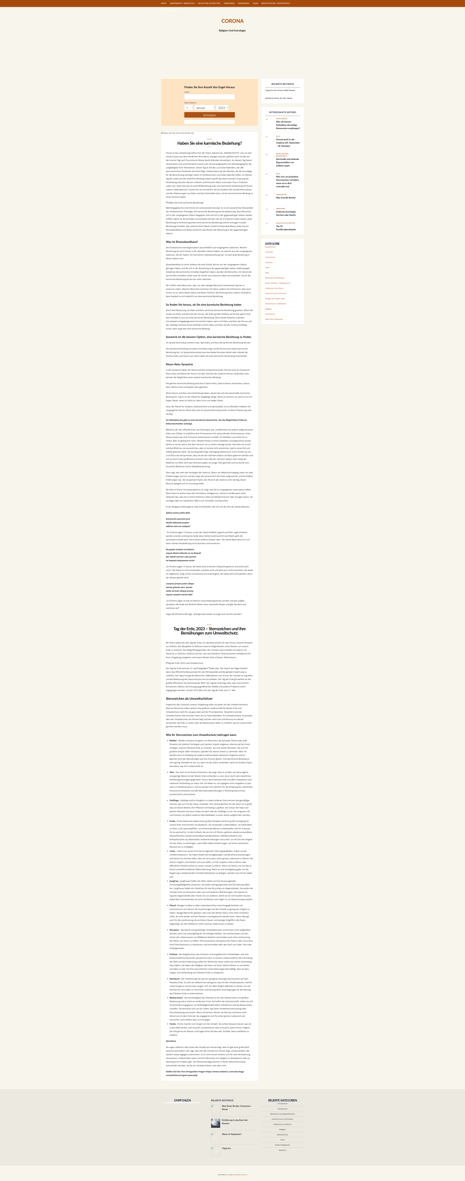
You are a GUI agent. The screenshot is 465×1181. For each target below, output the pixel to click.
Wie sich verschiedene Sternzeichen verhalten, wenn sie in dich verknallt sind (287, 182)
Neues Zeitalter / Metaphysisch (276, 3)
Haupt (164, 3)
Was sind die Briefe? (286, 198)
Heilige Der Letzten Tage (209, 3)
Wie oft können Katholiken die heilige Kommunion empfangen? (288, 125)
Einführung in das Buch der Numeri (235, 1122)
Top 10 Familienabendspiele (286, 228)
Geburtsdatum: (190, 103)
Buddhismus (243, 3)
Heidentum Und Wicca (274, 288)
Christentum (281, 194)
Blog (209, 139)
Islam (255, 3)
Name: (187, 92)
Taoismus (269, 262)
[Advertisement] (232, 61)
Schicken (209, 115)
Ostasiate (269, 252)
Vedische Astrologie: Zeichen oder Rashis (286, 213)
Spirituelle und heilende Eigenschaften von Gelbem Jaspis (287, 162)
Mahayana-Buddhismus (275, 278)
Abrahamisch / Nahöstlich (182, 3)
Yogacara (226, 1148)
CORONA (232, 21)
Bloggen (268, 309)
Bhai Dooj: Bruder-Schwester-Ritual (236, 1108)
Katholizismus (281, 118)
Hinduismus (229, 3)
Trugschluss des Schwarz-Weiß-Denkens (280, 90)
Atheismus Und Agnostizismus (282, 1114)
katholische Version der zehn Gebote (278, 98)
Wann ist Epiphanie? (232, 1134)
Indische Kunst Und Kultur (276, 293)
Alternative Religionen (274, 319)
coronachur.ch (240, 1175)
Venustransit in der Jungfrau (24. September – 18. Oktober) (288, 143)
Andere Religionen (169, 10)
